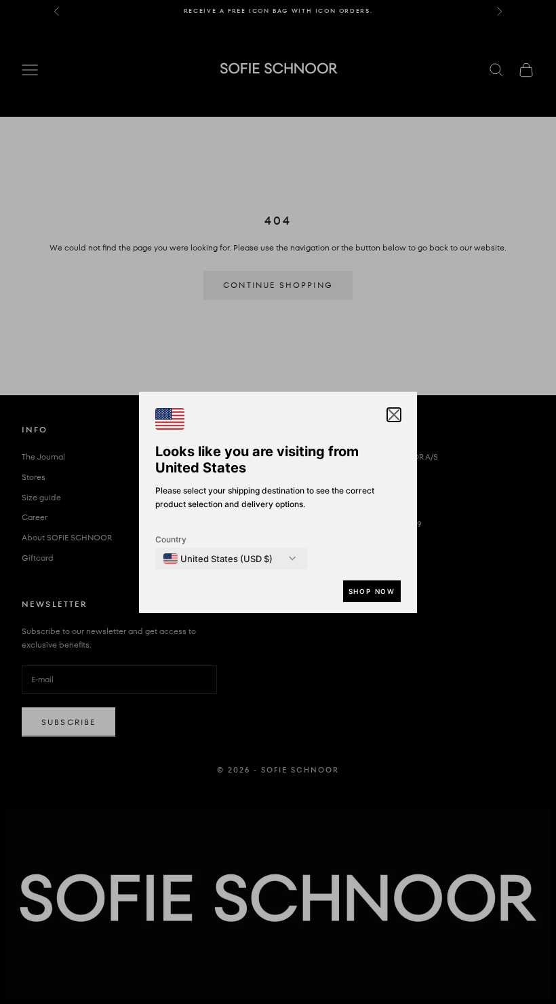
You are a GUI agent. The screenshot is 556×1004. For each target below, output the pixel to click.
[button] (394, 415)
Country (170, 539)
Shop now (372, 591)
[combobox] (218, 558)
